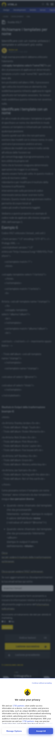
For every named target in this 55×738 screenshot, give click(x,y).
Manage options (14, 731)
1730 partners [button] (19, 706)
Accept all (41, 731)
